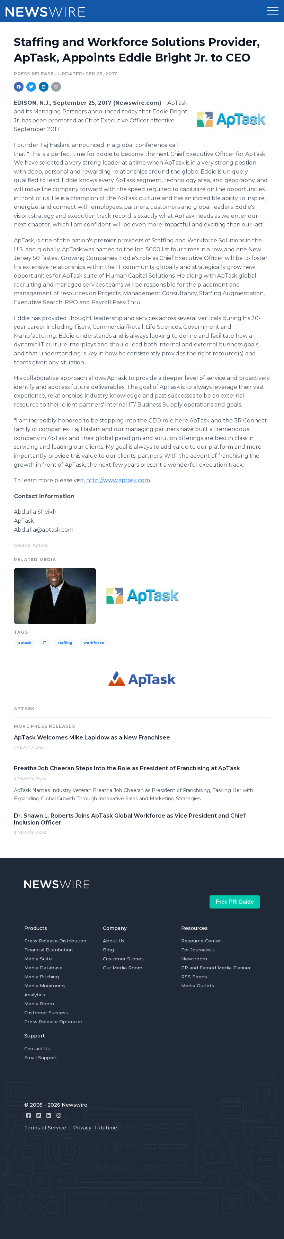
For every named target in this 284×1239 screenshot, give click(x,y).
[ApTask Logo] (231, 119)
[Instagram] (58, 1115)
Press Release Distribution (55, 940)
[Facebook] (28, 1115)
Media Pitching (41, 976)
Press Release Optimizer (53, 1021)
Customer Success (46, 1012)
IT (44, 643)
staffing (64, 643)
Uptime (107, 1128)
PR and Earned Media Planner (216, 967)
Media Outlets (197, 985)
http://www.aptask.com (118, 480)
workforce (93, 643)
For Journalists (198, 949)
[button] (272, 11)
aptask (25, 643)
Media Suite (38, 958)
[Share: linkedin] (44, 87)
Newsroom (194, 958)
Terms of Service (45, 1128)
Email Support (40, 1057)
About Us (113, 940)
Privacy (82, 1128)
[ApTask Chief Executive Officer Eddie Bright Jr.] (55, 595)
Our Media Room (122, 967)
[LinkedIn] (48, 1115)
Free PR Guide (235, 902)
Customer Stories (123, 958)
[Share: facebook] (19, 87)
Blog (108, 949)
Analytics (34, 994)
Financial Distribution (48, 949)
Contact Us (37, 1048)
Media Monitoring (44, 985)
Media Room (39, 1003)
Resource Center (201, 940)
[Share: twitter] (31, 87)
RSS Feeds (194, 976)
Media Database (43, 967)
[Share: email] (56, 87)
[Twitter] (38, 1115)
